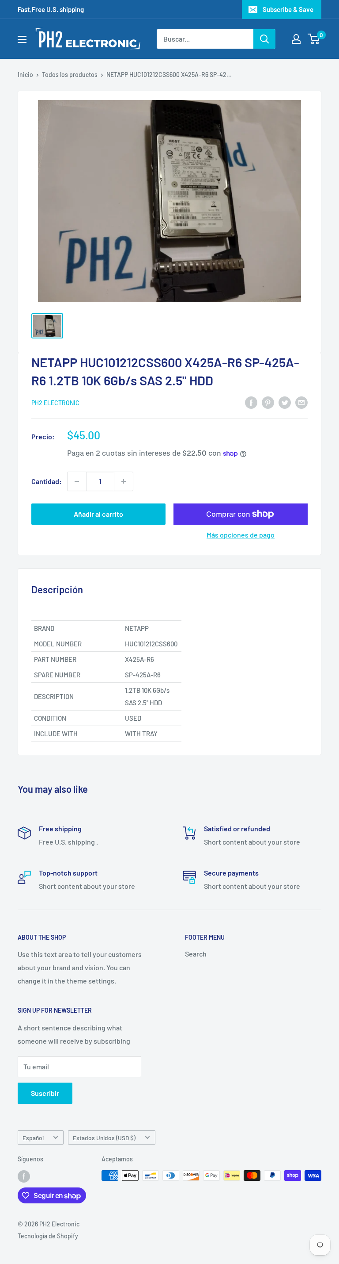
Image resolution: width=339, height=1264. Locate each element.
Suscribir (45, 1093)
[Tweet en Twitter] (285, 402)
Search (196, 953)
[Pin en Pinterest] (268, 402)
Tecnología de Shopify (48, 1236)
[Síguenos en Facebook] (24, 1176)
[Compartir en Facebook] (251, 402)
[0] (314, 39)
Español (33, 1137)
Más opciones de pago (241, 534)
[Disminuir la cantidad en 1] (77, 481)
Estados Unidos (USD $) (104, 1137)
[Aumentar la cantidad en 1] (123, 481)
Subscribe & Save (288, 9)
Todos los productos (70, 74)
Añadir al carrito (98, 514)
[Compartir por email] (301, 402)
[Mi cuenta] (296, 39)
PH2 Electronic (55, 403)
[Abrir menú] (22, 39)
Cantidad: (46, 481)
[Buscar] (264, 39)
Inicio (25, 74)
